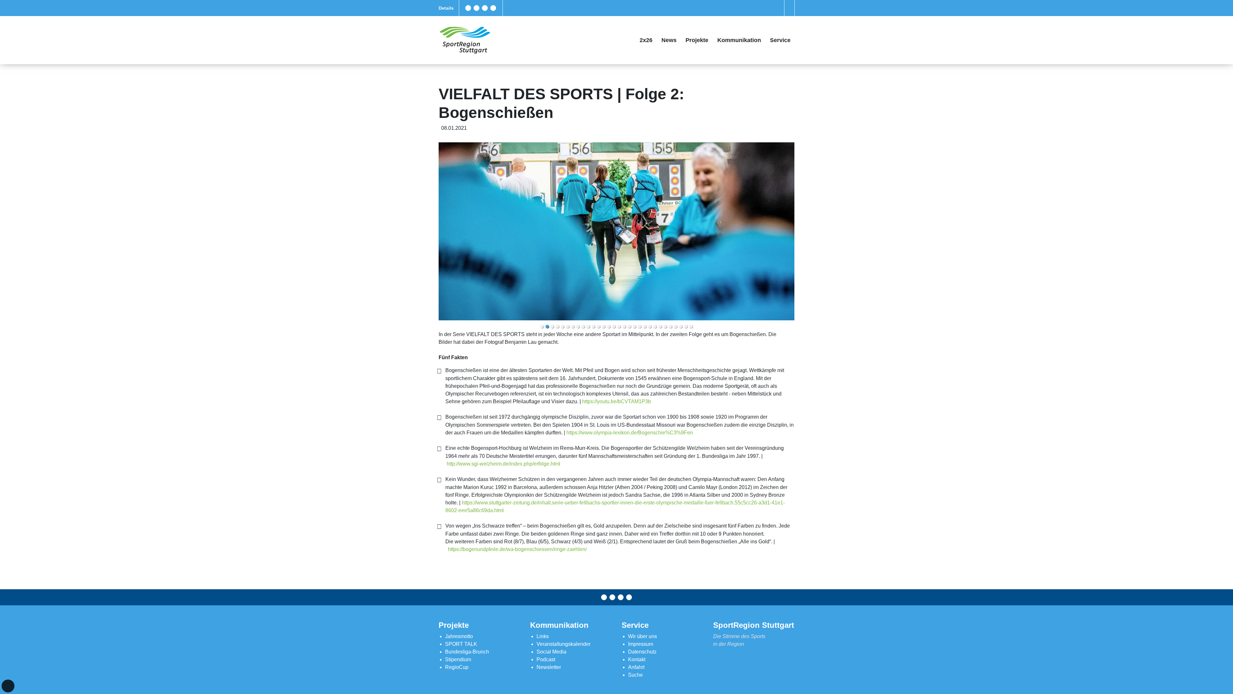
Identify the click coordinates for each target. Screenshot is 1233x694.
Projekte (697, 40)
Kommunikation (739, 40)
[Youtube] (493, 8)
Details (446, 8)
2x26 (646, 40)
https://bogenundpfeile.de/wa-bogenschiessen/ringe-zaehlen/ (517, 549)
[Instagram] (485, 8)
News (669, 40)
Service (780, 40)
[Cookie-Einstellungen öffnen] (8, 686)
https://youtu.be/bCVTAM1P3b (616, 401)
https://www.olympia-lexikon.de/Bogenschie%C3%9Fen (629, 432)
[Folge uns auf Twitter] (476, 8)
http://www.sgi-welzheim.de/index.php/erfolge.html (503, 464)
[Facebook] (468, 8)
